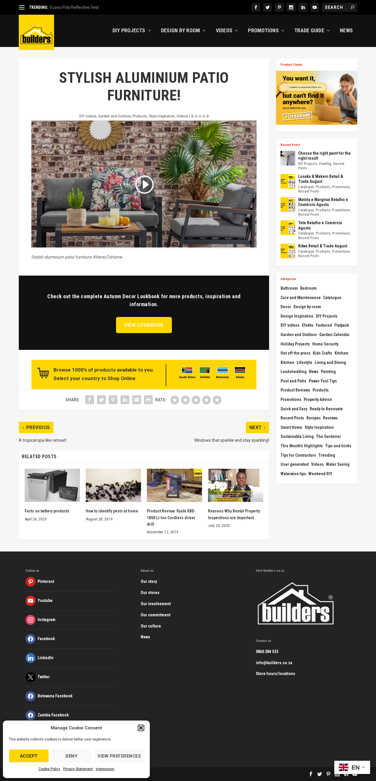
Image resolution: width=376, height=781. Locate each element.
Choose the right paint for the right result (324, 156)
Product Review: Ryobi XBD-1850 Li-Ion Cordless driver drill (171, 518)
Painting (325, 164)
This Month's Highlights (302, 445)
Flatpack (341, 325)
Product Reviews (295, 390)
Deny (71, 756)
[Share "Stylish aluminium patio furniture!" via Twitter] (101, 400)
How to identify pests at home (112, 511)
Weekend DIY (320, 473)
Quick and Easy (294, 408)
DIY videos (87, 116)
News (346, 30)
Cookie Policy (49, 769)
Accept (29, 756)
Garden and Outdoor (114, 116)
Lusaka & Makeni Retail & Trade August (320, 179)
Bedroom (308, 288)
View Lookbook (144, 325)
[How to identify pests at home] (113, 485)
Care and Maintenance (301, 297)
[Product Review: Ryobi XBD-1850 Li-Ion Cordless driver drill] (174, 485)
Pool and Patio (293, 381)
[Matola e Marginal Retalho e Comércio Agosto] (288, 204)
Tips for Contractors (298, 455)
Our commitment (155, 615)
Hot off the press (295, 353)
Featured (324, 325)
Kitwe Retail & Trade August (322, 246)
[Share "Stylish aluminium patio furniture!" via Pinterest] (113, 400)
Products (139, 116)
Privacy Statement (78, 769)
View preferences (119, 756)
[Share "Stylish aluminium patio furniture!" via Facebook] (89, 400)
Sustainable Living (297, 436)
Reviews (330, 418)
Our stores (150, 592)
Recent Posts (308, 191)
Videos (224, 30)
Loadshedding (294, 371)
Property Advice (318, 399)
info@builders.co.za (274, 662)
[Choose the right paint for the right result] (288, 158)
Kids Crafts (322, 353)
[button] (141, 728)
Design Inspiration (297, 316)
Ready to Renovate (326, 408)
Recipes (313, 418)
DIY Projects (129, 30)
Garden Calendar (334, 334)
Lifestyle (304, 362)
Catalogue (306, 187)
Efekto (307, 325)
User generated (295, 464)
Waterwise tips (293, 473)
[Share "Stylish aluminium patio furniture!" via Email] (136, 400)
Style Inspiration (162, 116)
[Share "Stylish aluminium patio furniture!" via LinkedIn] (125, 400)
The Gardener (328, 436)
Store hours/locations (275, 673)
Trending (326, 455)
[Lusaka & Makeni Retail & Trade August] (288, 181)
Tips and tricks (338, 445)
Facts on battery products (47, 511)
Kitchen (341, 353)
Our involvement (156, 603)
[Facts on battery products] (52, 485)
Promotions (263, 30)
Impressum (105, 769)
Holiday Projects (295, 344)
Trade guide (309, 30)
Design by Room (180, 30)
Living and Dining (330, 362)
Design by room (307, 306)
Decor (286, 306)
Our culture (151, 626)
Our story (149, 581)
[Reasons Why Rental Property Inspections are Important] (235, 485)
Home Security (325, 344)
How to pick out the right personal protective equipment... (102, 7)
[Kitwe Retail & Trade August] (288, 251)
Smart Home (291, 427)
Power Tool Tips (323, 381)
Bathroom (289, 288)
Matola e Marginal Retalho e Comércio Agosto (323, 202)
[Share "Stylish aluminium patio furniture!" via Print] (148, 400)
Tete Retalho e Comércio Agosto (320, 225)
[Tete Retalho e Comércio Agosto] (288, 227)
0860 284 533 (267, 651)
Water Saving (338, 464)
